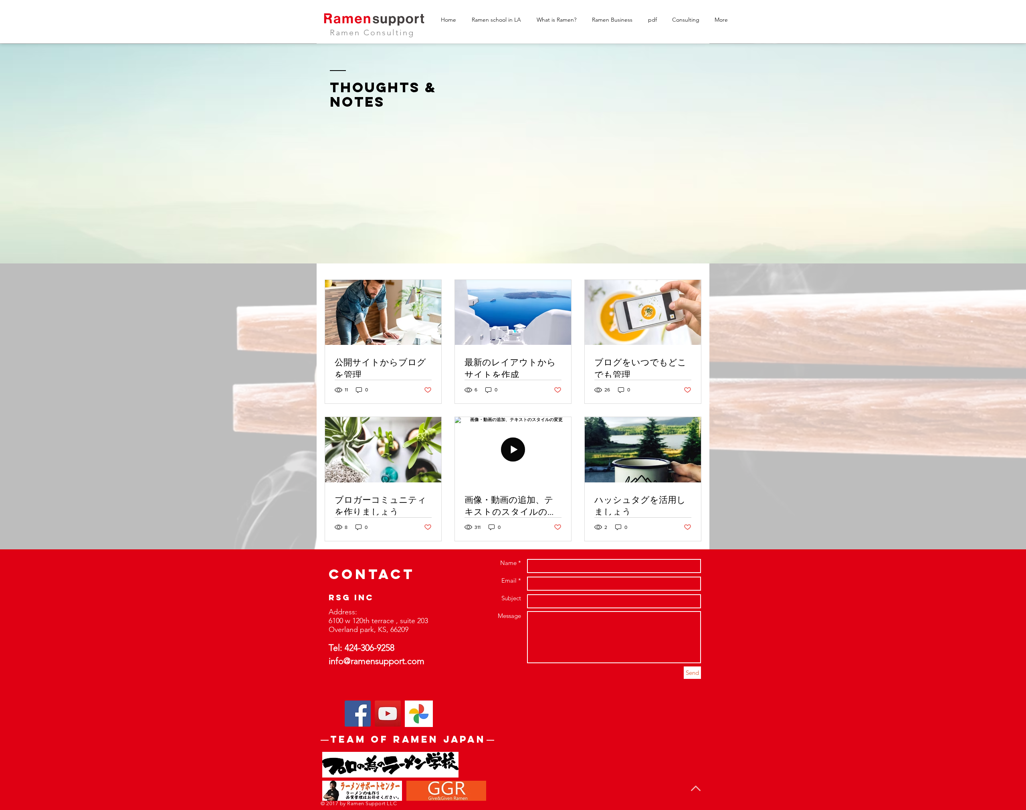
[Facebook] (358, 714)
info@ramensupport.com (376, 661)
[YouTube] (388, 714)
